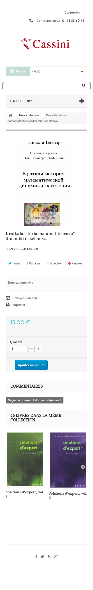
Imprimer (18, 305)
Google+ (55, 263)
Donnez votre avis (20, 282)
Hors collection (29, 115)
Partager (34, 263)
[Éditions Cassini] (46, 43)
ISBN (9, 249)
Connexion (72, 12)
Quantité (16, 342)
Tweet (15, 263)
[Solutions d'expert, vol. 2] (68, 460)
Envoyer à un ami (24, 298)
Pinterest (77, 263)
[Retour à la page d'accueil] (10, 115)
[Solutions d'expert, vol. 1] (25, 459)
